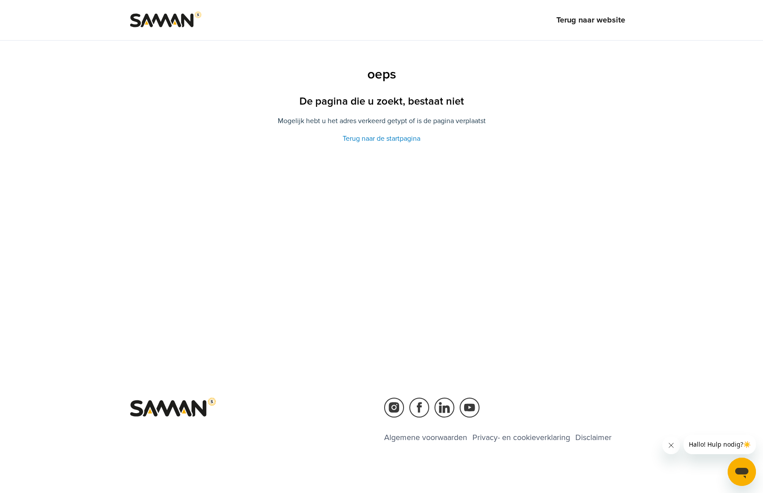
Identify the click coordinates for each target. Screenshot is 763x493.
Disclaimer (593, 437)
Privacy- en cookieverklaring (521, 437)
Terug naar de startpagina (381, 138)
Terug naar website (590, 20)
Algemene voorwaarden (425, 437)
